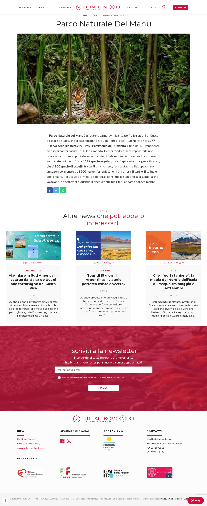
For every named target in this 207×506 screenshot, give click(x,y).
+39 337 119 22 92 (155, 447)
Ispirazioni (43, 7)
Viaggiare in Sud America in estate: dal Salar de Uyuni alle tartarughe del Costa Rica (33, 281)
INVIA (103, 387)
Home (79, 7)
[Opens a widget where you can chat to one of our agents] (195, 500)
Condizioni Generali (26, 439)
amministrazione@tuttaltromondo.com (165, 443)
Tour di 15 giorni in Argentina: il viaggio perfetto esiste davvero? (103, 279)
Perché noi (25, 7)
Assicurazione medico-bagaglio (31, 448)
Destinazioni (62, 7)
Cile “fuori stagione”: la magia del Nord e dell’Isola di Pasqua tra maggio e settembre (173, 281)
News (152, 7)
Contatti (180, 7)
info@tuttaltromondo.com (159, 439)
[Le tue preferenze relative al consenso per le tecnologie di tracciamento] (5, 501)
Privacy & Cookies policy (28, 443)
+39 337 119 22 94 (155, 452)
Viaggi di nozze (135, 7)
